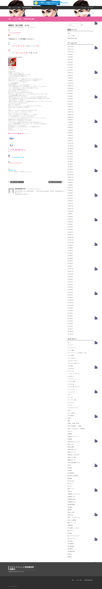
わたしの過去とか (72, 413)
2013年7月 (70, 281)
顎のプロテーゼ (71, 538)
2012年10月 (70, 305)
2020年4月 (70, 80)
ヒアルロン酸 (71, 384)
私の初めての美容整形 (73, 475)
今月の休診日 (71, 415)
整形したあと (71, 444)
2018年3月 (70, 135)
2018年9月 (70, 119)
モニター (70, 405)
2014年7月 (70, 250)
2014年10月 (70, 242)
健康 (69, 420)
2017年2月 (70, 169)
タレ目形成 (70, 365)
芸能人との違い (71, 512)
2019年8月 (70, 93)
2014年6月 (70, 253)
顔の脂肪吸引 (71, 543)
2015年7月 (70, 219)
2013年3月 (70, 292)
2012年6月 (70, 315)
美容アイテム (71, 488)
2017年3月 (70, 166)
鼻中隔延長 (70, 548)
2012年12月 (70, 300)
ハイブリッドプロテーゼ (73, 373)
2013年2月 (70, 295)
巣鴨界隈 (70, 433)
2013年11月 (70, 271)
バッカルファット (72, 379)
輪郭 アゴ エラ (72, 522)
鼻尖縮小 (70, 554)
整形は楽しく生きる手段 (73, 454)
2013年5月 (70, 287)
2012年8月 (70, 310)
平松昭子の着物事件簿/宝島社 (15, 57)
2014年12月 (70, 237)
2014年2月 (70, 263)
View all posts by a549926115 (22, 194)
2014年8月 (70, 247)
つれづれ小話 (71, 368)
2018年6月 (70, 127)
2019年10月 (70, 88)
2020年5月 (70, 78)
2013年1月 (70, 297)
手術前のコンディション (73, 436)
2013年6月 (70, 284)
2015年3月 (70, 229)
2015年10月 (70, 211)
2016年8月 (70, 185)
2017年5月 (70, 161)
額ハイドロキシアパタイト (74, 535)
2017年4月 (70, 164)
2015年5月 (70, 224)
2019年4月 (70, 104)
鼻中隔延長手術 (71, 551)
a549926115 (32, 27)
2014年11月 (70, 240)
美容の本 (70, 491)
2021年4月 (70, 67)
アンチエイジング (72, 347)
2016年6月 (70, 190)
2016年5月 (70, 193)
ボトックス (70, 397)
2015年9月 (70, 213)
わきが (69, 410)
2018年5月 (70, 130)
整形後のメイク (71, 460)
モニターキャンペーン (73, 407)
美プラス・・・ (71, 486)
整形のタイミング (72, 452)
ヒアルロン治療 (71, 381)
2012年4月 (70, 321)
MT (68, 342)
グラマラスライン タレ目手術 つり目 (77, 352)
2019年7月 (70, 96)
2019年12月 (70, 83)
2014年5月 (70, 255)
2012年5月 (70, 318)
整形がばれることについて (74, 441)
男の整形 (70, 467)
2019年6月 (70, 98)
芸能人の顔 (70, 514)
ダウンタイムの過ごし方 (73, 363)
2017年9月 (70, 151)
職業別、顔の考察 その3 (55, 182)
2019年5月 (70, 101)
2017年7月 (70, 156)
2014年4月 (70, 258)
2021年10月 (70, 51)
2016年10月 (70, 179)
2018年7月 (70, 125)
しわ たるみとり (72, 358)
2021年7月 (70, 59)
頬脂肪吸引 (70, 525)
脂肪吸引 (70, 509)
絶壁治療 (70, 478)
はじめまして (71, 376)
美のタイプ (70, 483)
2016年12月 (70, 174)
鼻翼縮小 (70, 556)
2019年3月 (70, 106)
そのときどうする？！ (73, 360)
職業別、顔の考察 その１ (17, 182)
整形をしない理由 (72, 457)
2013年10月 (70, 274)
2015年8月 (70, 216)
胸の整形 (70, 507)
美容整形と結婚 (71, 499)
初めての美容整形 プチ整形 (74, 426)
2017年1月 (70, 172)
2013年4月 (70, 289)
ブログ (69, 394)
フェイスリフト (71, 389)
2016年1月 (70, 203)
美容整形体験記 (71, 504)
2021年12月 (70, 46)
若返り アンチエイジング (74, 517)
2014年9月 (70, 245)
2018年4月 (70, 132)
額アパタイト (71, 530)
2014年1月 (70, 266)
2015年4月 (70, 227)
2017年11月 (70, 145)
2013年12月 (70, 268)
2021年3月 (70, 70)
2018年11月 (70, 114)
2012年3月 (70, 323)
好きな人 (70, 431)
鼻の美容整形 (71, 546)
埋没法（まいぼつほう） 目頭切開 (76, 428)
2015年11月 (70, 208)
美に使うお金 (71, 481)
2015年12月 (70, 206)
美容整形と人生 (23, 27)
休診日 (69, 418)
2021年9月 (70, 54)
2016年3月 (70, 198)
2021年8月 (70, 57)
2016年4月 (70, 195)
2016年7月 (70, 187)
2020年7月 (70, 72)
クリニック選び (16, 7)
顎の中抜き (70, 541)
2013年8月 (70, 279)
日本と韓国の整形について (74, 462)
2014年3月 (70, 261)
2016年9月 (70, 182)
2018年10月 (70, 117)
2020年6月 (70, 75)
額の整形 (70, 533)
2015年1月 (70, 234)
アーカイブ (70, 345)
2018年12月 (70, 111)
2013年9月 (70, 276)
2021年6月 (70, 62)
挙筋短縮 (70, 439)
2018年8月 (70, 122)
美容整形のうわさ (72, 501)
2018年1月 (70, 140)
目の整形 (70, 470)
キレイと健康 (71, 350)
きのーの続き (13, 83)
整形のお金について (72, 449)
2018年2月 (70, 138)
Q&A (9, 7)
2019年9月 (70, 91)
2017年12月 (70, 143)
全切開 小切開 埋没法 (73, 423)
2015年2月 (70, 232)
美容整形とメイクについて (74, 494)
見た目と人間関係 (72, 520)
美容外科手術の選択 (27, 7)
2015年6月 (70, 221)
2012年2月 (70, 326)
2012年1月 (70, 328)
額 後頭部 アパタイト (73, 528)
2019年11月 (70, 85)
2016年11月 (70, 177)
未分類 (69, 465)
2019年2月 (70, 109)
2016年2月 (70, 200)
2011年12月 (70, 331)
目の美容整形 (71, 473)
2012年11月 (70, 302)
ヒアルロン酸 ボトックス (74, 386)
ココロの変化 (71, 355)
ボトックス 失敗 (72, 399)
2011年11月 (70, 334)
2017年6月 (70, 159)
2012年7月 (70, 313)
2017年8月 (70, 153)
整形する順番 (71, 447)
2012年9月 (70, 308)
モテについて (71, 402)
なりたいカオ (71, 371)
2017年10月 (70, 148)
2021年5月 (70, 64)
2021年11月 (70, 49)
